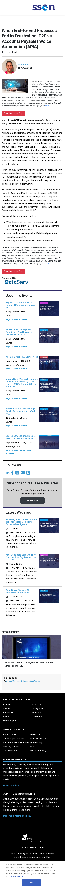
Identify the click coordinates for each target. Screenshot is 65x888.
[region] (32, 874)
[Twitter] (17, 473)
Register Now (12, 319)
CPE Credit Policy (37, 750)
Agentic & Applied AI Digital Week (22, 357)
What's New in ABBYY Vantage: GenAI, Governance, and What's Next (21, 411)
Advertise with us (37, 738)
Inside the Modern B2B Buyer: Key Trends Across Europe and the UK (28, 664)
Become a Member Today (16, 742)
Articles (7, 704)
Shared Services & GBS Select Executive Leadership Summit (21, 437)
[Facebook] (13, 473)
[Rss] (28, 473)
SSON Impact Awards (14, 738)
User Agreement (11, 746)
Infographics (38, 708)
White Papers (9, 720)
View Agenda (25, 450)
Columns (36, 704)
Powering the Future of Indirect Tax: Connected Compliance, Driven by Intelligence (21, 522)
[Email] (23, 473)
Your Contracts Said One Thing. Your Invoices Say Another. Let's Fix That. (21, 557)
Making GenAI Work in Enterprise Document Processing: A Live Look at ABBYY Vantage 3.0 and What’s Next (22, 383)
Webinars (37, 716)
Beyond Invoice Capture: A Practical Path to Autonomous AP (21, 305)
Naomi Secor (24, 64)
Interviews (8, 712)
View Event (23, 319)
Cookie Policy (35, 742)
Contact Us (34, 734)
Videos (6, 716)
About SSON (9, 734)
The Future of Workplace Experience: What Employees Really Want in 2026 (20, 332)
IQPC (42, 847)
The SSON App (10, 750)
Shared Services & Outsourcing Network (23, 681)
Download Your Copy (13, 113)
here (47, 106)
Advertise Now (11, 785)
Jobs (31, 746)
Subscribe (32, 500)
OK (31, 882)
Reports (7, 708)
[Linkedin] (8, 473)
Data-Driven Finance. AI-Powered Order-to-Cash (18, 591)
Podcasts (37, 712)
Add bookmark (10, 52)
